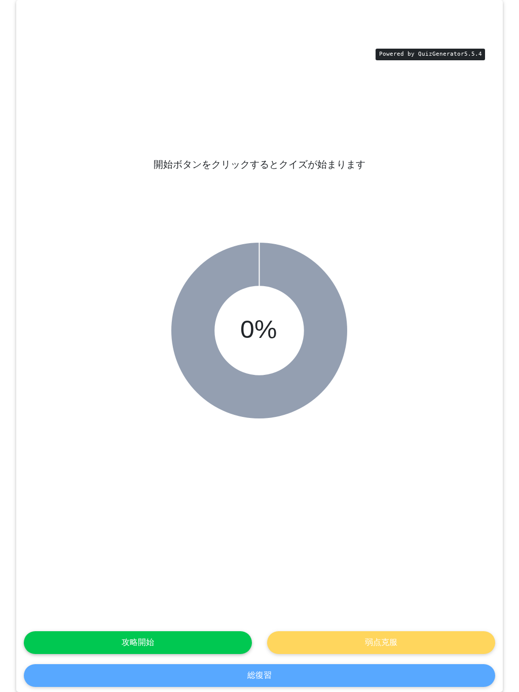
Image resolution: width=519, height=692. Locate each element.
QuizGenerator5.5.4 (450, 54)
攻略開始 (138, 642)
